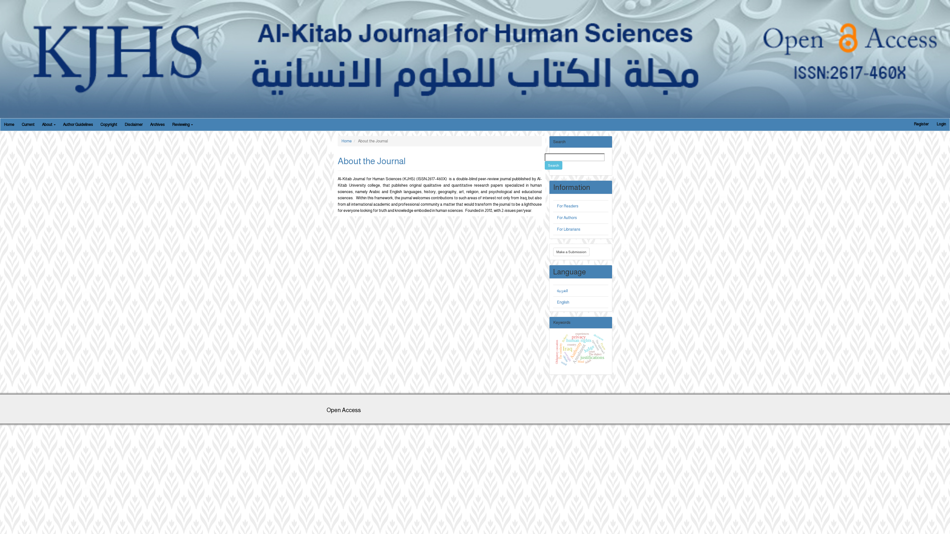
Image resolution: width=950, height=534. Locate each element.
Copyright (108, 124)
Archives (157, 124)
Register (921, 124)
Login (941, 124)
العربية (562, 291)
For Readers (567, 206)
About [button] (47, 124)
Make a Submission (571, 252)
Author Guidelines (78, 124)
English (563, 302)
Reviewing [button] (181, 124)
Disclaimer (134, 124)
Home (9, 124)
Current (28, 124)
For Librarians (568, 229)
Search (553, 165)
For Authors (567, 218)
